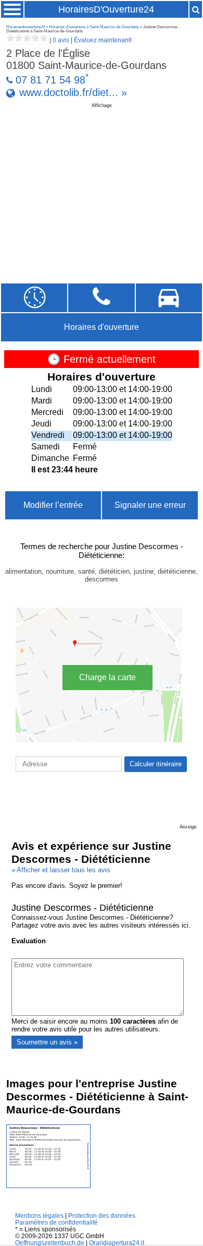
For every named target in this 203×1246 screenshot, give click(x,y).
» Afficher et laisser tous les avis (60, 870)
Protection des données (101, 1215)
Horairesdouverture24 (25, 27)
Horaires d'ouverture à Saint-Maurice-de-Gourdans (94, 27)
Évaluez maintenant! (103, 40)
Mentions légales (39, 1215)
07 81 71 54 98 (50, 80)
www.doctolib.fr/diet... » (73, 92)
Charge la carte (107, 677)
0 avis (61, 40)
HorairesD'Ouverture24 (106, 9)
